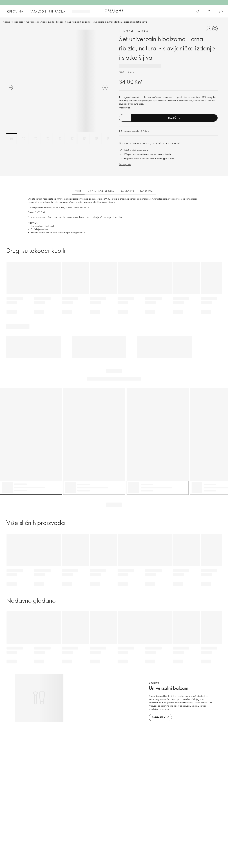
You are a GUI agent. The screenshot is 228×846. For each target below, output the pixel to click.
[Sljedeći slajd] (105, 87)
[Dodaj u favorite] (215, 28)
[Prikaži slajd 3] (35, 138)
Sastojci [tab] (127, 191)
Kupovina (15, 11)
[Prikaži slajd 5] (60, 138)
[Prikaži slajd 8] (96, 138)
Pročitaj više (124, 107)
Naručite (174, 117)
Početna (6, 21)
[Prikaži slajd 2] (23, 138)
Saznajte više (125, 164)
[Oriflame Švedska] (114, 11)
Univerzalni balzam (133, 31)
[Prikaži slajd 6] (72, 138)
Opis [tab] (78, 191)
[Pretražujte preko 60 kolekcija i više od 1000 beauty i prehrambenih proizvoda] (198, 11)
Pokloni (59, 21)
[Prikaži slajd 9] (108, 138)
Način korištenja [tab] (101, 191)
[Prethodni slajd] (10, 87)
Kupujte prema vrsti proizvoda (40, 21)
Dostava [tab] (146, 191)
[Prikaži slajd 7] (84, 138)
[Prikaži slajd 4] (47, 138)
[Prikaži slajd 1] (11, 138)
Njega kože (17, 21)
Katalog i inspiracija (47, 11)
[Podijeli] (208, 28)
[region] (57, 81)
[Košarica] (221, 11)
